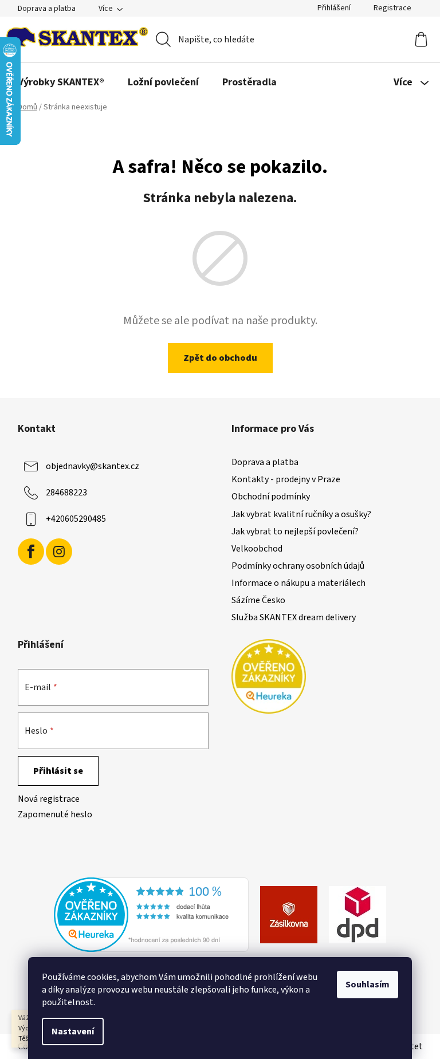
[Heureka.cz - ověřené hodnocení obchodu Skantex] (151, 914)
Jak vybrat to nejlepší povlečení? (295, 531)
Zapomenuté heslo (55, 814)
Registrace (392, 8)
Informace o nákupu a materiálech (298, 583)
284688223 (66, 492)
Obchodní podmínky (270, 496)
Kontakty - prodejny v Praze (285, 479)
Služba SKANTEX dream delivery (293, 617)
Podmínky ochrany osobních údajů (297, 566)
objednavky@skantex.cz (92, 466)
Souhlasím (367, 984)
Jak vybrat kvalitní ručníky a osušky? (301, 514)
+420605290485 (76, 519)
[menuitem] (61, 82)
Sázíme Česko (258, 600)
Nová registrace (49, 799)
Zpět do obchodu (220, 358)
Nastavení (73, 1031)
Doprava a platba (47, 8)
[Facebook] (31, 551)
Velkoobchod (256, 548)
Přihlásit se (58, 771)
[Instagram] (59, 551)
